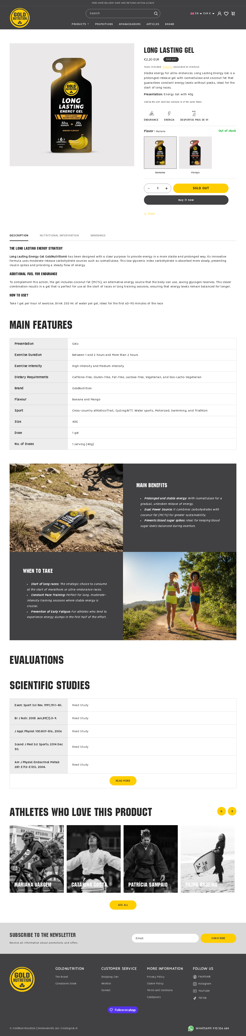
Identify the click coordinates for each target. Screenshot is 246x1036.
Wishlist (106, 983)
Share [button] (151, 213)
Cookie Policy (155, 983)
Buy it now (186, 200)
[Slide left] (221, 811)
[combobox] (123, 13)
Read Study (80, 705)
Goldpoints (154, 997)
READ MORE (123, 781)
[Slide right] (232, 811)
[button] (196, 13)
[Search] (156, 13)
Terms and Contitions (160, 990)
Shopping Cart (110, 977)
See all (123, 905)
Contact (106, 990)
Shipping (167, 67)
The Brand (61, 977)
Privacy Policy (156, 977)
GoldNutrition (21, 1028)
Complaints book (65, 983)
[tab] (19, 236)
